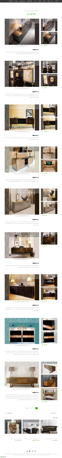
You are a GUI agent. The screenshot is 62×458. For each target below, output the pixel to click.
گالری (35, 1)
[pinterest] (30, 451)
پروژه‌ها (49, 1)
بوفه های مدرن (53, 413)
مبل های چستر (54, 440)
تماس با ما (15, 1)
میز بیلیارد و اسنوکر (31, 438)
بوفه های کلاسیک (9, 413)
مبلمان (44, 1)
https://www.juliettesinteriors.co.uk (23, 46)
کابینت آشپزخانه (29, 1)
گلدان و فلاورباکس (20, 438)
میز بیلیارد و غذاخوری (26, 438)
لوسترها (40, 1)
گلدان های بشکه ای (18, 440)
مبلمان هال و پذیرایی (35, 438)
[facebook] (32, 451)
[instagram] (35, 451)
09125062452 (11, 1)
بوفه (36, 10)
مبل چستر (52, 438)
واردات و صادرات (22, 1)
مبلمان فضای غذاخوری (27, 10)
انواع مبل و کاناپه (55, 438)
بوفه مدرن (34, 10)
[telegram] (27, 451)
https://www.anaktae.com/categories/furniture (23, 388)
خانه (52, 1)
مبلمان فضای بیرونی (13, 438)
